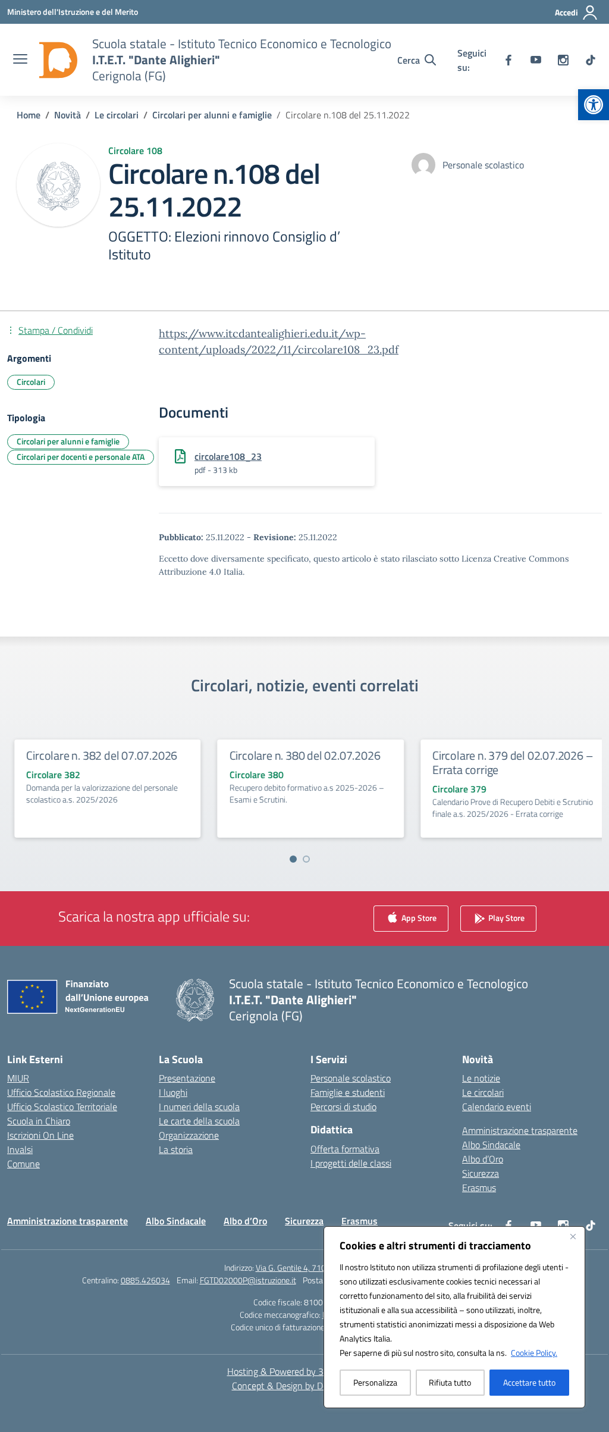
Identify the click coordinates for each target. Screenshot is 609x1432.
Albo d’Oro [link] (482, 1159)
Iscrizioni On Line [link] (40, 1135)
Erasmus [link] (479, 1187)
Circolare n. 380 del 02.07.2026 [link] (298, 755)
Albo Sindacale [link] (491, 1145)
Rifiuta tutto (450, 1382)
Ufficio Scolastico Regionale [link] (61, 1092)
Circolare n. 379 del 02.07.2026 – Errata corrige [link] (506, 762)
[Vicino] (573, 1236)
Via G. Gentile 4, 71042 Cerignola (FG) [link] (320, 1267)
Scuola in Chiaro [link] (38, 1121)
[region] (454, 1317)
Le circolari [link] (483, 1092)
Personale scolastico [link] (350, 1078)
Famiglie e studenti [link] (347, 1092)
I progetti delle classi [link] (350, 1163)
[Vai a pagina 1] (293, 859)
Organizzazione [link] (189, 1135)
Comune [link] (23, 1164)
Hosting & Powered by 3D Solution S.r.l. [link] (304, 1371)
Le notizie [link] (481, 1078)
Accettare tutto (529, 1382)
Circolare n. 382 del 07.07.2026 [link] (95, 755)
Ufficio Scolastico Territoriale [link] (62, 1106)
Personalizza (375, 1382)
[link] (593, 104)
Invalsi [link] (20, 1149)
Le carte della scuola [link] (199, 1121)
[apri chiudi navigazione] (20, 60)
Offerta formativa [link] (344, 1149)
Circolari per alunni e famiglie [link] (68, 441)
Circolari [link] (31, 381)
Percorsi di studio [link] (343, 1106)
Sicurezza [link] (480, 1173)
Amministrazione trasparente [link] (519, 1130)
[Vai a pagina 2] (306, 859)
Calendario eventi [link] (496, 1106)
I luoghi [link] (173, 1092)
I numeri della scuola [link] (199, 1106)
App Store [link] (418, 917)
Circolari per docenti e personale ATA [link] (81, 456)
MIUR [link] (18, 1078)
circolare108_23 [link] (228, 456)
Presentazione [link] (187, 1078)
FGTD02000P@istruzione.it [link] (248, 1280)
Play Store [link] (505, 917)
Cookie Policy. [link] (534, 1352)
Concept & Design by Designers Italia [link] (305, 1385)
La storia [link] (176, 1149)
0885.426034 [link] (145, 1280)
